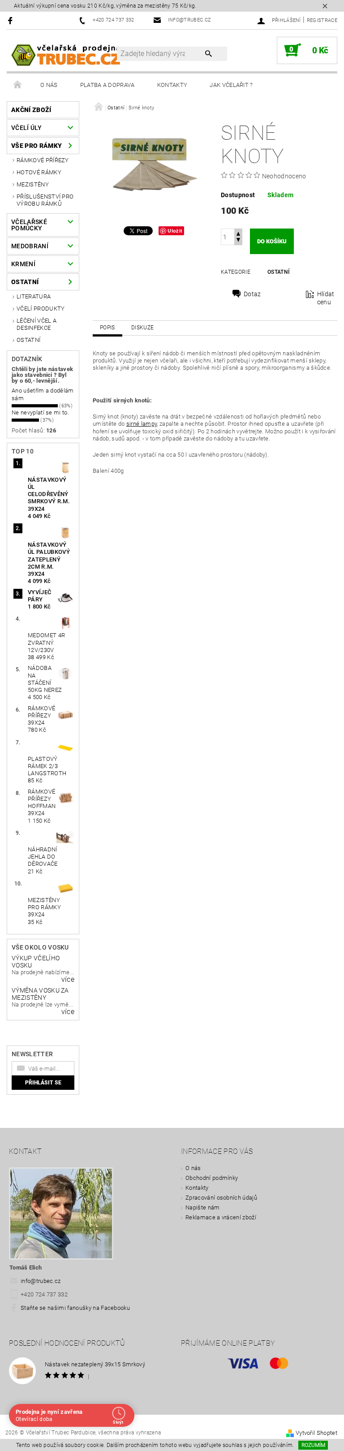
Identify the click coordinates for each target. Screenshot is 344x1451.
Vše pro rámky (36, 145)
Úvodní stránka (18, 85)
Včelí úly (26, 127)
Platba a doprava (107, 85)
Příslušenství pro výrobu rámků (45, 200)
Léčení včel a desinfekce (36, 324)
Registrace (322, 20)
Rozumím (313, 1445)
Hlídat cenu (326, 298)
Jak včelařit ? (231, 85)
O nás (49, 85)
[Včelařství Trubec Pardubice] (66, 55)
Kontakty (172, 85)
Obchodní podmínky (211, 1178)
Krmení (23, 264)
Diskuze (142, 327)
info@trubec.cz (41, 1281)
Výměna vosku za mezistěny (40, 994)
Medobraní (29, 246)
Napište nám (202, 1207)
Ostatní (25, 281)
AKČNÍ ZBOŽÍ (31, 109)
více (67, 979)
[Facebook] (11, 20)
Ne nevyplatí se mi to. (40, 412)
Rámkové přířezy (43, 160)
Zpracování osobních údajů (221, 1197)
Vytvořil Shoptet (316, 1432)
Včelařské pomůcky (29, 225)
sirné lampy (141, 423)
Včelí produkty (40, 308)
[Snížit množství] (238, 241)
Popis (107, 327)
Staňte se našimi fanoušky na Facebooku (75, 1307)
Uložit (175, 230)
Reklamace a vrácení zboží (220, 1217)
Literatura (34, 296)
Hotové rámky (39, 172)
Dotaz (252, 294)
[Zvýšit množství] (238, 233)
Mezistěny (33, 184)
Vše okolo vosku (40, 947)
